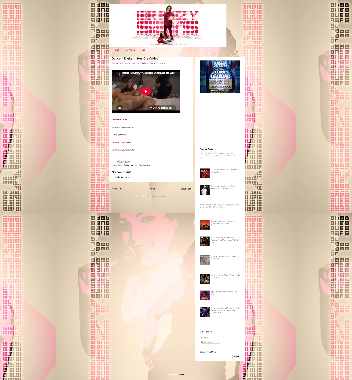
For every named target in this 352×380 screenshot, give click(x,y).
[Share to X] (123, 161)
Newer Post (117, 189)
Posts (205, 338)
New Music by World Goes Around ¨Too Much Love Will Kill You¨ (225, 240)
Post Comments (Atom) (156, 196)
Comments (208, 342)
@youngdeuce (123, 135)
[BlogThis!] (120, 161)
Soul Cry (142, 165)
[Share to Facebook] (126, 161)
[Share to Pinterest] (128, 161)
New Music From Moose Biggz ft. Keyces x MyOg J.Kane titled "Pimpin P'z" (225, 310)
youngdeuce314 (127, 127)
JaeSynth (134, 165)
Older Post (186, 189)
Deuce (126, 165)
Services (130, 50)
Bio (143, 50)
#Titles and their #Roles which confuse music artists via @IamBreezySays (219, 206)
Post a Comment (122, 177)
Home (116, 50)
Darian (120, 165)
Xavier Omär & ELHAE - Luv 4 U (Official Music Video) (225, 222)
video (149, 165)
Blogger (181, 374)
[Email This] (118, 161)
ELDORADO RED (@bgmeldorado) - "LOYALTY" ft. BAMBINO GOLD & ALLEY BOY (218, 155)
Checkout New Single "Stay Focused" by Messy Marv (223, 187)
